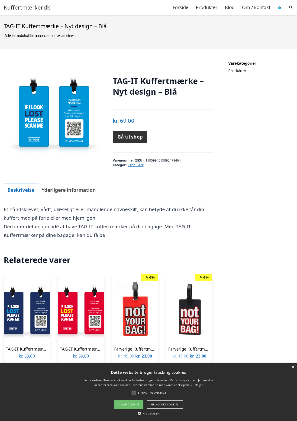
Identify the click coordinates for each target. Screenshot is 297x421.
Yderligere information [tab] (69, 190)
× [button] (293, 367)
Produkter (206, 7)
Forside (180, 7)
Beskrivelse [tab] (20, 190)
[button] (148, 413)
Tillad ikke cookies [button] (165, 404)
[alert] (148, 392)
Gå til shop (130, 136)
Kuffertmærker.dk (27, 7)
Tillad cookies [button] (128, 404)
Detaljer (197, 385)
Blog (230, 7)
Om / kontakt (256, 7)
